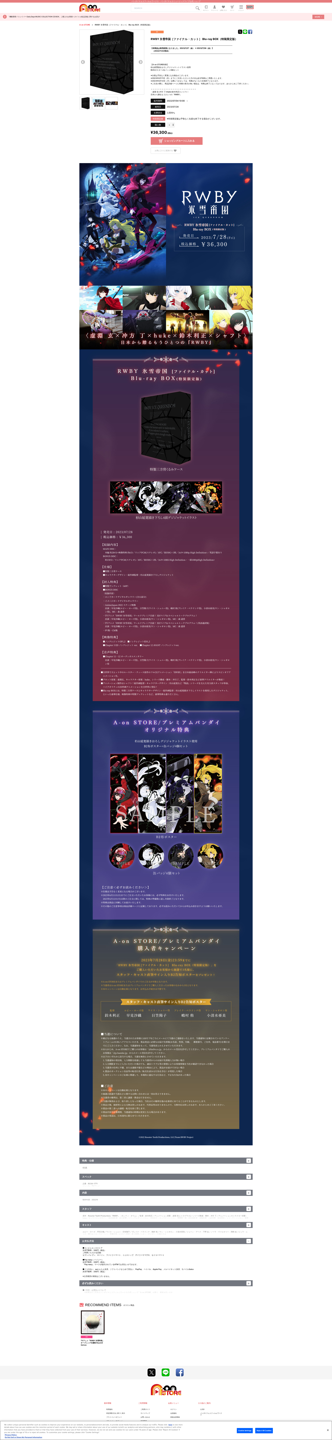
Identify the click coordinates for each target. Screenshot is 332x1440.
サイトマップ (145, 1413)
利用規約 (109, 1409)
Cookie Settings (244, 1430)
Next (140, 62)
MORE (317, 17)
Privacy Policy (11, 1435)
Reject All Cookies (264, 1430)
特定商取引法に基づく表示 (115, 1413)
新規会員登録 (175, 1417)
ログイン (173, 1409)
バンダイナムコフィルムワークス (211, 1414)
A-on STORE (84, 25)
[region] (166, 1430)
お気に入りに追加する (164, 150)
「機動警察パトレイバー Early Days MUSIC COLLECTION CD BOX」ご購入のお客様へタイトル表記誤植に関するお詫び (54, 17)
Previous (83, 62)
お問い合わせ (145, 1417)
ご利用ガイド (145, 1409)
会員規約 (173, 1413)
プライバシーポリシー (114, 1417)
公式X (202, 1409)
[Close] (328, 1430)
